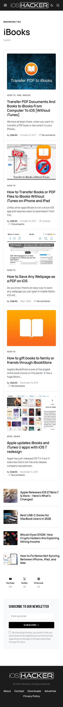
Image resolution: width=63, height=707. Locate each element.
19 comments (17, 224)
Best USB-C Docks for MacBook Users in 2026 (35, 517)
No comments (48, 135)
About (7, 691)
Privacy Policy (31, 696)
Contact (19, 691)
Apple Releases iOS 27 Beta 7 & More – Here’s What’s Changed (39, 495)
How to (11, 95)
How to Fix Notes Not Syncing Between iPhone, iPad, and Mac (39, 559)
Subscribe (30, 625)
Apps (9, 436)
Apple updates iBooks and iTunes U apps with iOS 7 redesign (28, 447)
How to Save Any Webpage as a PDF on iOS (31, 278)
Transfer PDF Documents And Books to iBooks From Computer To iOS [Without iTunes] (31, 108)
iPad (19, 95)
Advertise (50, 691)
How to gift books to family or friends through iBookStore (30, 360)
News (17, 436)
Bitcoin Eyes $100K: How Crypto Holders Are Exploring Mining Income (39, 538)
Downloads (34, 691)
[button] (5, 5)
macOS (26, 95)
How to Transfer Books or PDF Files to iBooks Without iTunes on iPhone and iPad (31, 196)
